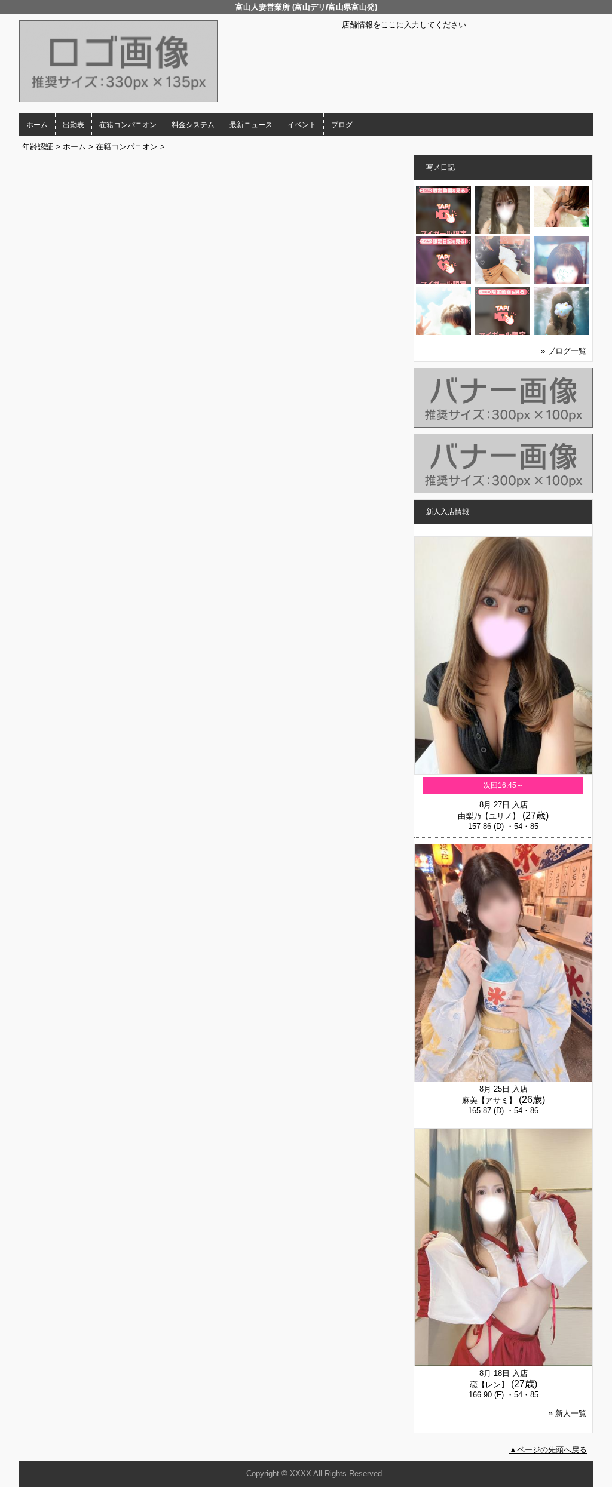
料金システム (193, 125)
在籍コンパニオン (128, 125)
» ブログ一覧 (563, 350)
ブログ (342, 125)
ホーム (37, 125)
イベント (301, 125)
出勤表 (73, 125)
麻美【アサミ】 (489, 1100)
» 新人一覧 (567, 1413)
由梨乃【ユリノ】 (489, 816)
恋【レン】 (489, 1384)
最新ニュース (251, 125)
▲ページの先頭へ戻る (548, 1449)
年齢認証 (37, 146)
